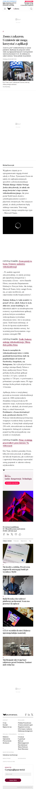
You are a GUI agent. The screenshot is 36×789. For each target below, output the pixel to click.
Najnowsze (24, 541)
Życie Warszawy (23, 749)
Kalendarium (22, 758)
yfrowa (16, 9)
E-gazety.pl (21, 739)
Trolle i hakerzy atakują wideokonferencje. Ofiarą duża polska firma (17, 342)
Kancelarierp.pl (22, 745)
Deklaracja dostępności (25, 731)
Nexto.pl (20, 741)
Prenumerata (7, 741)
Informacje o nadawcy (25, 729)
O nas (4, 723)
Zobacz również (7, 541)
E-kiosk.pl (21, 737)
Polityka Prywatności (24, 723)
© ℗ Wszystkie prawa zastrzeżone (14, 529)
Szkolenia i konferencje (10, 755)
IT (3, 31)
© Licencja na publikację (11, 527)
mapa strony (7, 758)
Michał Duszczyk (8, 165)
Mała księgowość (23, 743)
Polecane (16, 541)
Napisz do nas (7, 727)
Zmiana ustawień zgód (25, 725)
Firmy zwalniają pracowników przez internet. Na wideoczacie (17, 443)
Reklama (5, 737)
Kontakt (5, 725)
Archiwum (6, 743)
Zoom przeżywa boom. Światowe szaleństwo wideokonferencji (17, 264)
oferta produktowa (9, 761)
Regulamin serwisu (24, 727)
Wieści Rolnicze (23, 747)
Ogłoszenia (6, 739)
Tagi (30, 541)
